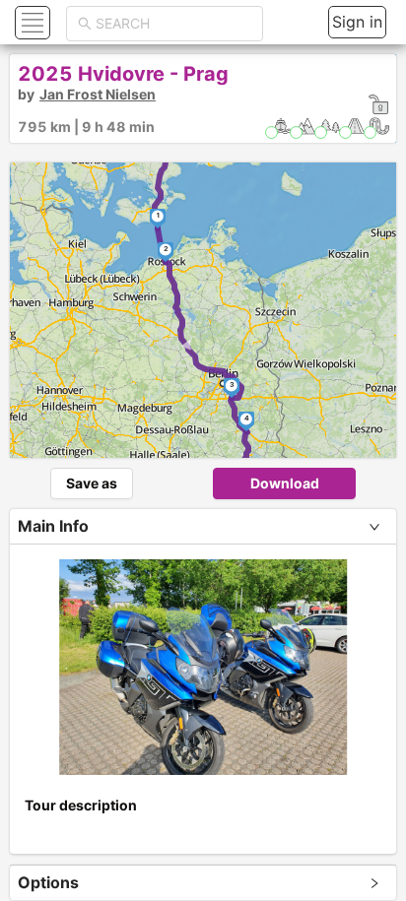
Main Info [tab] (53, 526)
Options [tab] (48, 882)
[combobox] (173, 23)
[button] (30, 22)
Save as (91, 483)
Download (284, 483)
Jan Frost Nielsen (97, 94)
